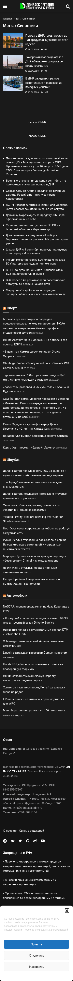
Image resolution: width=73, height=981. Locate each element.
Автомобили (17, 595)
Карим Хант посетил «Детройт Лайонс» (29, 447)
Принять (36, 944)
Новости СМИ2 (36, 122)
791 (45, 70)
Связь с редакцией (31, 830)
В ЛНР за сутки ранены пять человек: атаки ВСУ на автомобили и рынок (34, 272)
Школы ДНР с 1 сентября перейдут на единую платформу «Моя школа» (37, 251)
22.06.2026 (33, 49)
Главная (8, 18)
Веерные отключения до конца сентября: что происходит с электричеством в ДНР (36, 182)
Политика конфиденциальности (36, 975)
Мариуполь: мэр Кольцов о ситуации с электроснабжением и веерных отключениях (35, 292)
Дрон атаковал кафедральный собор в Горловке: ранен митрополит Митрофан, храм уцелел (37, 239)
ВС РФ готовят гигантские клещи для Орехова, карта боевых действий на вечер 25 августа (37, 207)
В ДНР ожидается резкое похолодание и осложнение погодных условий (43, 82)
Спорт (12, 308)
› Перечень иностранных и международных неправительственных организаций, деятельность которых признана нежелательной (36, 865)
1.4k (45, 92)
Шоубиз (13, 459)
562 (45, 49)
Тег (17, 18)
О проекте (10, 830)
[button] (67, 911)
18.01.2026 (33, 92)
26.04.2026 (33, 70)
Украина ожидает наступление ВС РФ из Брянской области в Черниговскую (33, 227)
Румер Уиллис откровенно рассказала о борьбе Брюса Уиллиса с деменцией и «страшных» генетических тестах (35, 544)
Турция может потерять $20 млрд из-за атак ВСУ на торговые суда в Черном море (35, 261)
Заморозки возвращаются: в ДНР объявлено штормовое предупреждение (44, 61)
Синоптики (29, 18)
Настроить (36, 966)
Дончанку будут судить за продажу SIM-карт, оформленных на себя (35, 217)
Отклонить (36, 955)
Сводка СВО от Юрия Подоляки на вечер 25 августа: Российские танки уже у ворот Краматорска (35, 194)
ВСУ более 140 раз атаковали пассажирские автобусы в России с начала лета (35, 282)
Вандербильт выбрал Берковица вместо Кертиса (35, 435)
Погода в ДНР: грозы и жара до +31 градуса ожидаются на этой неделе (46, 39)
